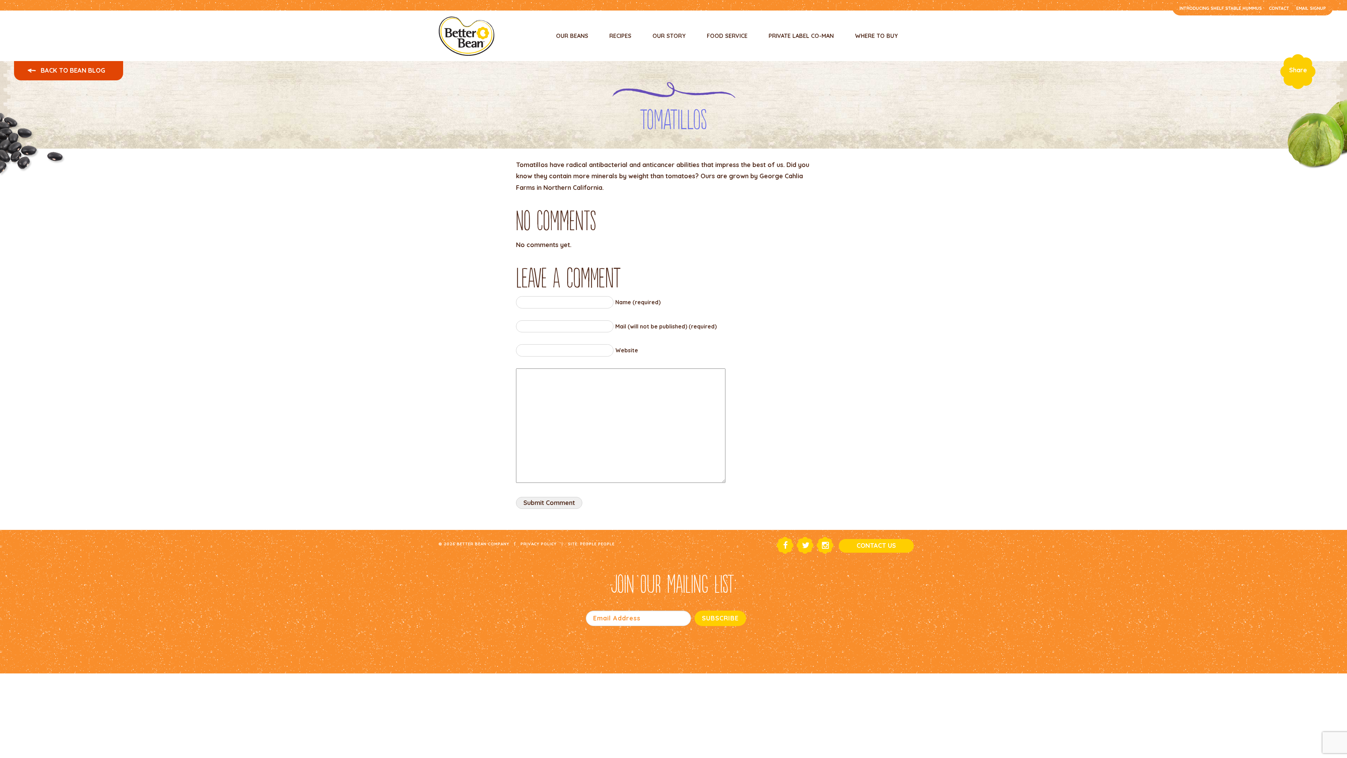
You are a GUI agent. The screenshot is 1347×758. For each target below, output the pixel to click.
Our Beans (572, 35)
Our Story (669, 35)
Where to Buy (876, 35)
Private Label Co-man (801, 35)
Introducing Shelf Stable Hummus (1220, 8)
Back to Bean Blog (72, 70)
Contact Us (876, 545)
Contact (1279, 8)
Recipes (620, 35)
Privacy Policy (539, 543)
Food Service (727, 35)
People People (597, 543)
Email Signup (1311, 8)
